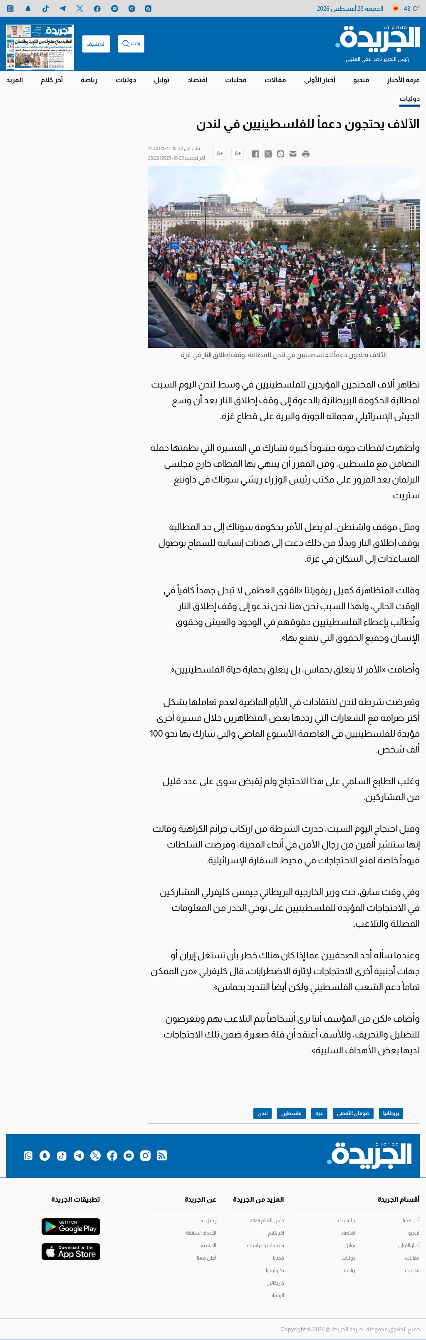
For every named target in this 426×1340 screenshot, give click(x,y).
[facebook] (97, 8)
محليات (236, 79)
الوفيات (276, 1295)
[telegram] (62, 8)
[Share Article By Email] (293, 153)
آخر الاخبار (410, 1220)
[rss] (148, 8)
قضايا (278, 1258)
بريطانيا (391, 1113)
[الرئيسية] (377, 38)
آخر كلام (52, 79)
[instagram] (132, 8)
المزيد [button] (14, 79)
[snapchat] (28, 8)
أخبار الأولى (319, 79)
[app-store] (71, 1247)
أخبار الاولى (409, 1245)
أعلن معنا (206, 1258)
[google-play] (71, 1222)
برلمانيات (346, 1220)
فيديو (361, 79)
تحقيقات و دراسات (265, 1245)
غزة (319, 1113)
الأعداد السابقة (201, 1233)
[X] (79, 8)
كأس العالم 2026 (267, 1220)
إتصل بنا (208, 1220)
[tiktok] (45, 8)
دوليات (126, 79)
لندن (262, 1113)
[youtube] (114, 8)
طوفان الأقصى (353, 1113)
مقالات (275, 79)
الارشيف (96, 44)
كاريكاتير (275, 1283)
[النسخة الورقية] (40, 43)
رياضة (89, 79)
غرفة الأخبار (403, 79)
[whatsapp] (10, 8)
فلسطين (291, 1113)
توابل (161, 79)
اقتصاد (197, 79)
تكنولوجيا (275, 1270)
